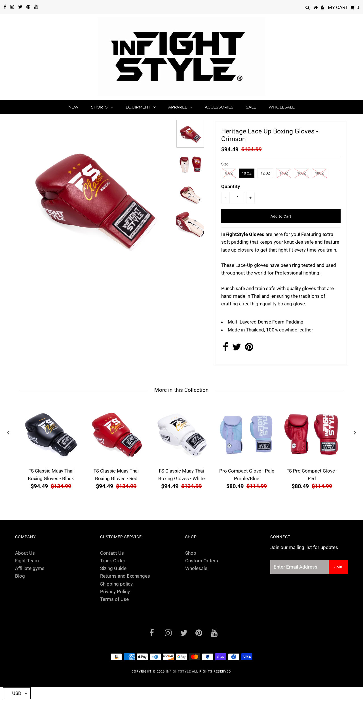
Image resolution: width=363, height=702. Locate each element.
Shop (190, 553)
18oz (319, 173)
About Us (25, 553)
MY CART (343, 7)
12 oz (265, 173)
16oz (301, 173)
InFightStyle (178, 671)
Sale (251, 107)
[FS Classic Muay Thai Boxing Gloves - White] (181, 434)
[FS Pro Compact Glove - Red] (312, 434)
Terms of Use (114, 599)
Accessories (219, 107)
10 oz (247, 173)
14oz (283, 173)
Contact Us (112, 553)
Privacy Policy (115, 591)
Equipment (138, 107)
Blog (20, 576)
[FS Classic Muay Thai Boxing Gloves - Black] (51, 434)
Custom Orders (201, 560)
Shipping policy (116, 584)
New (73, 107)
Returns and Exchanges (125, 576)
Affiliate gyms (30, 568)
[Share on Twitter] (236, 349)
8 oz (229, 173)
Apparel (177, 107)
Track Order (112, 560)
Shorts (99, 107)
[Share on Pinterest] (249, 349)
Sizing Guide (113, 568)
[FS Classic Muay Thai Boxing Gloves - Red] (116, 434)
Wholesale (282, 107)
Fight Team (27, 560)
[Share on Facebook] (225, 349)
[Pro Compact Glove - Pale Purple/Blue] (247, 434)
